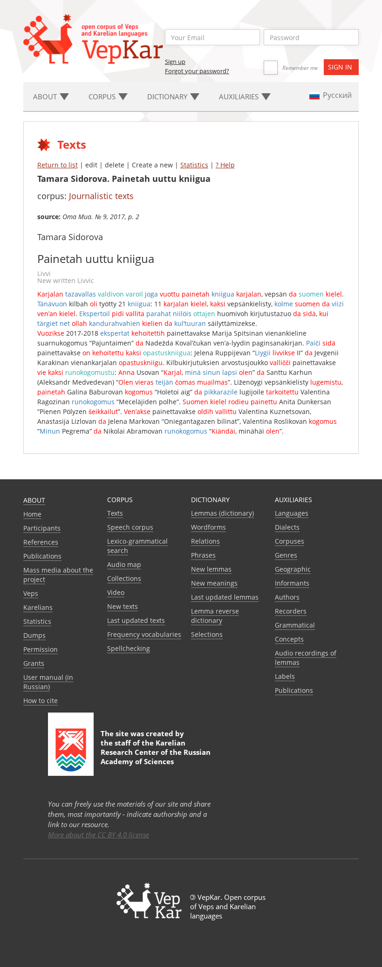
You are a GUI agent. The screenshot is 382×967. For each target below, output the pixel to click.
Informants (292, 583)
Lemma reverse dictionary (215, 616)
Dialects (287, 527)
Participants (42, 528)
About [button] (46, 96)
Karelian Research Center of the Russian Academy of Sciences (156, 752)
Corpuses (289, 541)
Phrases (203, 555)
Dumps (34, 635)
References (40, 542)
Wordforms (208, 527)
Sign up (175, 61)
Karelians (38, 607)
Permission (40, 649)
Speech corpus (130, 527)
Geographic (293, 569)
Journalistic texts (101, 195)
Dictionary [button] (168, 96)
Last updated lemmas (225, 597)
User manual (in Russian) (48, 682)
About (34, 500)
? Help (225, 164)
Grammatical (295, 625)
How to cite (40, 700)
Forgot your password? (197, 71)
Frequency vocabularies (144, 634)
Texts (115, 513)
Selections (207, 634)
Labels (285, 676)
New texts (122, 606)
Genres (286, 555)
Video (115, 592)
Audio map (124, 564)
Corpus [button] (103, 96)
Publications (42, 556)
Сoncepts (289, 639)
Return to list (57, 164)
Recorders (291, 611)
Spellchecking (128, 648)
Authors (287, 597)
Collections (124, 578)
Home (32, 514)
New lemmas (211, 569)
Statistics (194, 164)
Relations (205, 541)
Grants (33, 663)
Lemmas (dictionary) (222, 513)
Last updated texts (136, 620)
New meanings (214, 583)
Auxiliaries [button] (239, 96)
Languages (291, 513)
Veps (30, 593)
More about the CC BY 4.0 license (98, 834)
